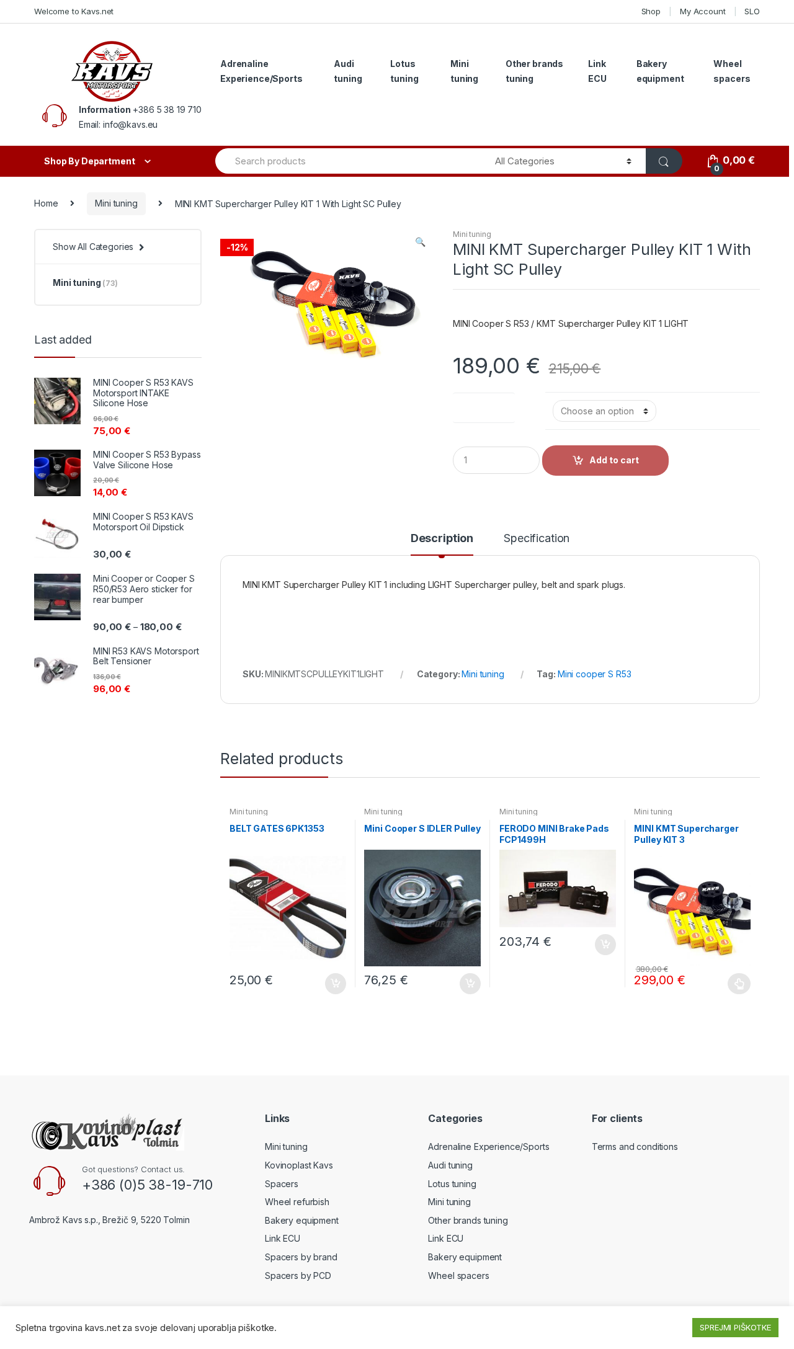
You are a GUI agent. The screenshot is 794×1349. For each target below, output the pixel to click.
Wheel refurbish (297, 1201)
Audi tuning (348, 71)
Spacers (281, 1183)
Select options (739, 983)
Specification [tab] (536, 539)
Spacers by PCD (298, 1275)
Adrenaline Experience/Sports (261, 71)
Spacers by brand (301, 1257)
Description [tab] (442, 539)
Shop (651, 11)
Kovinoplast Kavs (299, 1165)
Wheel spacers (731, 71)
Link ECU (597, 71)
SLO (752, 11)
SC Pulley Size (483, 405)
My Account (703, 11)
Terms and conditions (635, 1146)
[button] (420, 243)
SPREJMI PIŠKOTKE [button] (735, 1327)
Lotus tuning (404, 71)
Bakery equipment (660, 71)
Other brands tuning (534, 71)
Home (46, 203)
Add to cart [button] (335, 983)
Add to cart (614, 460)
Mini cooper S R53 (594, 674)
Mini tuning (464, 71)
